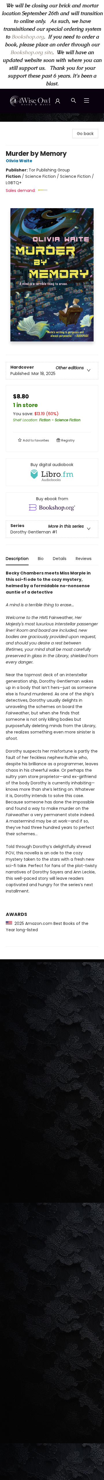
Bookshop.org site (31, 52)
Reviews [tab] (84, 558)
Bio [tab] (41, 558)
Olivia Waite (19, 161)
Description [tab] (17, 558)
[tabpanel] (52, 758)
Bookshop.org (28, 36)
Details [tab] (59, 558)
